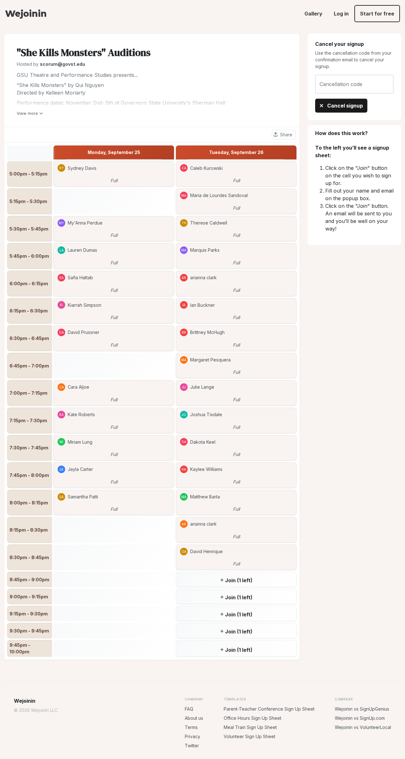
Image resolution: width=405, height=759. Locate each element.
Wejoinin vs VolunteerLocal (363, 727)
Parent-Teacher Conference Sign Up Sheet (269, 709)
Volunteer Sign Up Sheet (249, 736)
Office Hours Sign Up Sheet (252, 718)
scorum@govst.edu (62, 64)
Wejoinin (26, 13)
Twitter (192, 745)
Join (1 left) (238, 580)
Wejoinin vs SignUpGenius (362, 709)
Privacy (192, 736)
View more (27, 113)
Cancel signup (344, 105)
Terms (191, 727)
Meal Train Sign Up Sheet (250, 727)
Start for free (377, 13)
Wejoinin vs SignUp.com (360, 718)
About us (194, 718)
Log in (341, 13)
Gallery (313, 13)
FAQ (189, 709)
